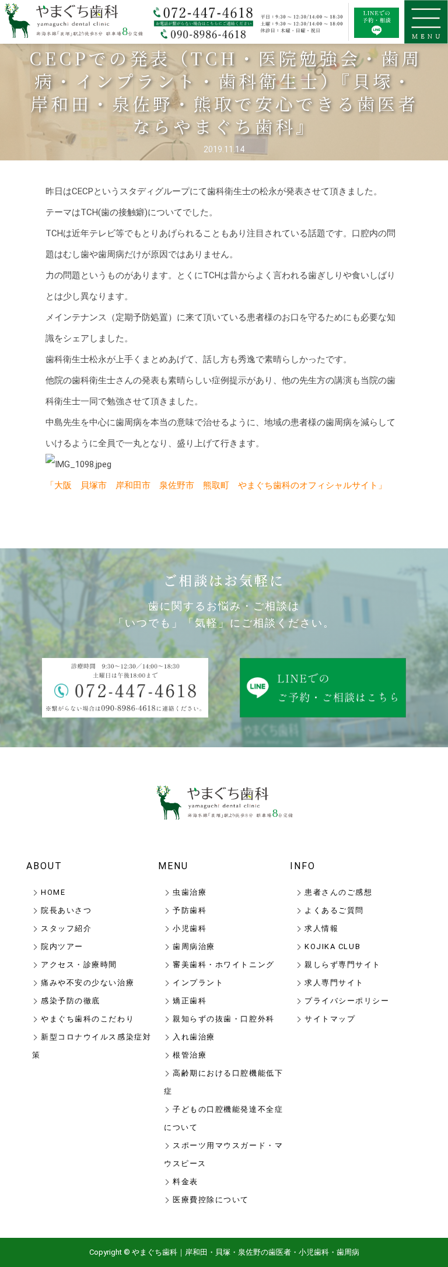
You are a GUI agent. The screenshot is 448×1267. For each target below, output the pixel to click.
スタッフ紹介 (66, 928)
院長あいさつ (66, 910)
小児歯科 (189, 928)
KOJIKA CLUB (332, 946)
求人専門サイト (334, 982)
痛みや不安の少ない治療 (87, 982)
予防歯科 (189, 910)
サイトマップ (329, 1018)
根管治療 (189, 1055)
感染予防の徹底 (70, 1000)
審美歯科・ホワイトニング (224, 964)
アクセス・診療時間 (79, 964)
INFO (303, 866)
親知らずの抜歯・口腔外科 (224, 1018)
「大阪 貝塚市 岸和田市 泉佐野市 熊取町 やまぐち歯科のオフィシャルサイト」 (216, 485)
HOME (53, 892)
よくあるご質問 (334, 910)
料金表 (185, 1181)
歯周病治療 (194, 946)
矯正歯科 (189, 1000)
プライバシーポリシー (347, 1000)
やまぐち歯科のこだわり (87, 1018)
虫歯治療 (189, 892)
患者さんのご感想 (338, 892)
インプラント (198, 982)
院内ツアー (62, 946)
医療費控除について (211, 1199)
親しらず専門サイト (342, 964)
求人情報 (321, 928)
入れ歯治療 (194, 1036)
